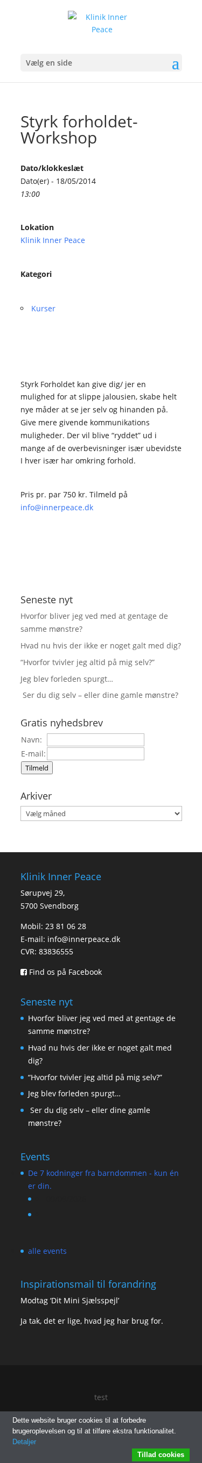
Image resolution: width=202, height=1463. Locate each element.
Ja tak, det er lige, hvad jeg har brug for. (91, 1321)
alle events (47, 1251)
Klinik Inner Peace (52, 240)
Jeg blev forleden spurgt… (66, 679)
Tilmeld (36, 768)
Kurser (43, 308)
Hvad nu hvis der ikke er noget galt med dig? (100, 645)
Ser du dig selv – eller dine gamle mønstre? (100, 695)
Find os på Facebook (64, 972)
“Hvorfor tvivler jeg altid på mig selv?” (87, 662)
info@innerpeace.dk (56, 507)
